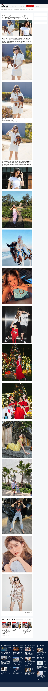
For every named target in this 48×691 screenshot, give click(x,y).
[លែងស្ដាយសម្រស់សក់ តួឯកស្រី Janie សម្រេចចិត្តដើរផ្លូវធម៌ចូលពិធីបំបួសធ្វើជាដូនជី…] (27, 625)
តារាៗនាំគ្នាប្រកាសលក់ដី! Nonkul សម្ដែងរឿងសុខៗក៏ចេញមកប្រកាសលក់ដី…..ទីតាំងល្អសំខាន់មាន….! (30, 661)
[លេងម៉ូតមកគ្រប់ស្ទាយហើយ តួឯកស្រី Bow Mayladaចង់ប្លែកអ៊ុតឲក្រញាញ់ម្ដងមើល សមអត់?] (6, 625)
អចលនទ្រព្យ (21, 6)
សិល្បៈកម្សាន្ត (30, 6)
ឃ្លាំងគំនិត (14, 6)
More (37, 6)
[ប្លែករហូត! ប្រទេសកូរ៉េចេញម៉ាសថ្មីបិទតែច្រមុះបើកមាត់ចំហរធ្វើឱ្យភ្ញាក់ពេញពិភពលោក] (4, 669)
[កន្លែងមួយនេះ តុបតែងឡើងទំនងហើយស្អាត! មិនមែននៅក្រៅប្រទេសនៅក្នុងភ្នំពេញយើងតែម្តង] (16, 649)
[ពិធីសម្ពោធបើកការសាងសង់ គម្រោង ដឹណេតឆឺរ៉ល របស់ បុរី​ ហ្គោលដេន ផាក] (16, 669)
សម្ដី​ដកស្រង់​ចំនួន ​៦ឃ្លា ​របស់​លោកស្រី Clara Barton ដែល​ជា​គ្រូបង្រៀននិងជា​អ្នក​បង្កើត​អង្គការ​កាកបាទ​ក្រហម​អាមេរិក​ (6, 661)
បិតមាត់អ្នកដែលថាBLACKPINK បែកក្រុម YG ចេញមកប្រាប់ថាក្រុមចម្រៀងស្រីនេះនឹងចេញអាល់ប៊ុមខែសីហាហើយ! (42, 675)
